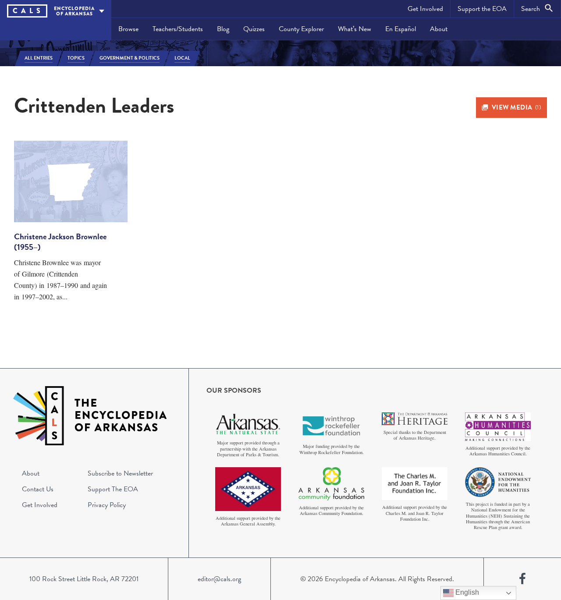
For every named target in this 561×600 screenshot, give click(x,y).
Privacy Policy (107, 505)
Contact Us (37, 489)
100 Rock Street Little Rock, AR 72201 (83, 579)
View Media (516, 107)
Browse (128, 29)
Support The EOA (113, 489)
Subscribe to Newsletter (120, 473)
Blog (223, 29)
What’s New (354, 29)
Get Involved (425, 9)
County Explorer (301, 29)
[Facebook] (522, 579)
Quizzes (254, 29)
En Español (400, 29)
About (438, 29)
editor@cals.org (219, 579)
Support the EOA (482, 9)
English (466, 592)
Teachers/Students (178, 29)
